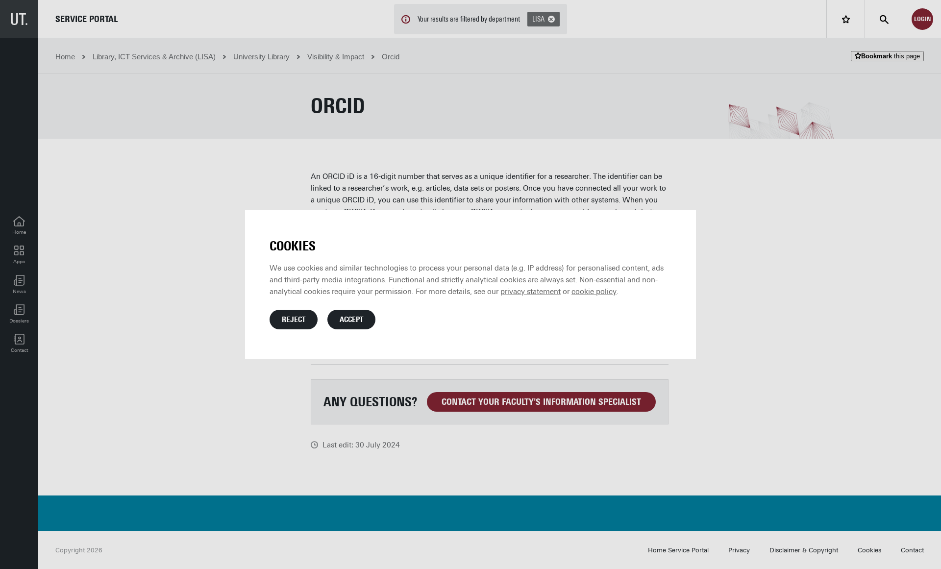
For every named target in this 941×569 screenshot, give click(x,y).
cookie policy (594, 291)
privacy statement (530, 291)
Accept (351, 319)
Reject (293, 319)
